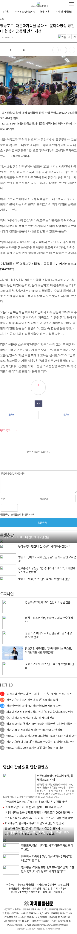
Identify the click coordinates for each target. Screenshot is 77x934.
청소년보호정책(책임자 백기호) (25, 892)
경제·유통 (45, 11)
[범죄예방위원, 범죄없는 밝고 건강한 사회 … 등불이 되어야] (4, 840)
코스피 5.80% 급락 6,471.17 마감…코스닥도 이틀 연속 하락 (38, 818)
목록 (38, 404)
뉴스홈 (5, 11)
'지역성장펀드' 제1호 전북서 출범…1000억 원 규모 (33, 807)
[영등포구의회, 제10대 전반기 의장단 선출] (1, 540)
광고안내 (47, 888)
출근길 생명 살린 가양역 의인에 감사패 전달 (27, 718)
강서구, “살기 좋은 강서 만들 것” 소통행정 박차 (29, 700)
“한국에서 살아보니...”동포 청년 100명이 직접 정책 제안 (36, 802)
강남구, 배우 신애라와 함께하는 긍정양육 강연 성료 (31, 730)
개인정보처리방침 (25, 884)
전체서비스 (58, 892)
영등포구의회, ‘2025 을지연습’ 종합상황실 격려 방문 (32, 748)
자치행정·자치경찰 (63, 11)
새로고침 (30, 508)
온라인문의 (13, 888)
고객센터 (36, 888)
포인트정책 (63, 884)
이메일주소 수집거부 (46, 884)
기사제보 (25, 888)
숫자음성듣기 (22, 508)
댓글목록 (5, 430)
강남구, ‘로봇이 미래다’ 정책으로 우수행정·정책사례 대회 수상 (38, 742)
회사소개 (47, 892)
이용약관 (10, 884)
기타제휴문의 (60, 888)
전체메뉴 (71, 4)
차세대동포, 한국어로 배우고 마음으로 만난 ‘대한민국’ (34, 823)
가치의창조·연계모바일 (24, 11)
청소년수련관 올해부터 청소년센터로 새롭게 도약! (31, 706)
